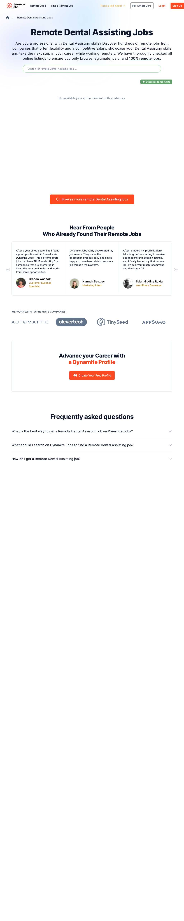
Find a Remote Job (62, 5)
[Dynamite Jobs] (7, 17)
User (81, 5)
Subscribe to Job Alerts (158, 81)
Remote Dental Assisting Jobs (35, 17)
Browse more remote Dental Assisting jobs (95, 199)
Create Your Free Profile (94, 375)
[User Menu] (95, 6)
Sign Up (177, 5)
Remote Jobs (38, 5)
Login (162, 5)
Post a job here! (111, 6)
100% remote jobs (144, 58)
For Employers (142, 5)
